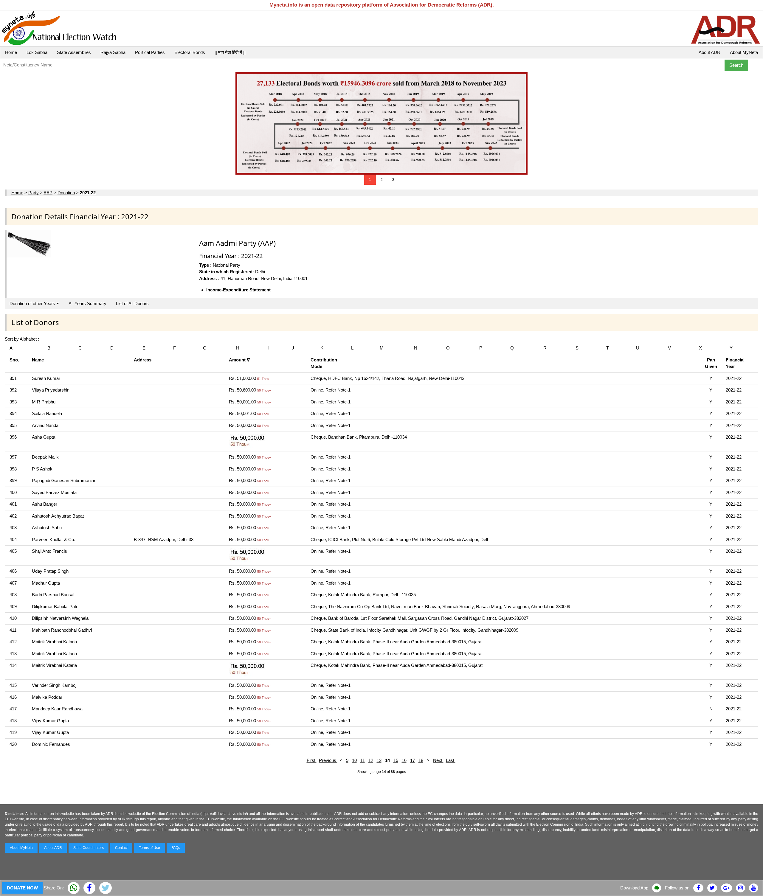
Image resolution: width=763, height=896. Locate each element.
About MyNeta (744, 52)
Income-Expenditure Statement (238, 289)
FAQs (175, 848)
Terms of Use (149, 848)
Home (11, 52)
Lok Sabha (37, 52)
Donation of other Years (33, 303)
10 (354, 760)
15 (395, 760)
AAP (48, 192)
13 (379, 760)
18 (420, 760)
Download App (634, 887)
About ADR (709, 52)
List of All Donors (132, 303)
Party (33, 192)
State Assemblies (74, 52)
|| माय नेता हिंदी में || (230, 52)
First (312, 760)
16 (404, 760)
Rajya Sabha (112, 52)
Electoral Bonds (189, 52)
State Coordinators (88, 848)
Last (450, 760)
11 (362, 760)
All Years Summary (87, 303)
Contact (121, 848)
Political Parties (150, 52)
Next (438, 760)
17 (412, 760)
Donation (66, 192)
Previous (328, 760)
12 (370, 760)
